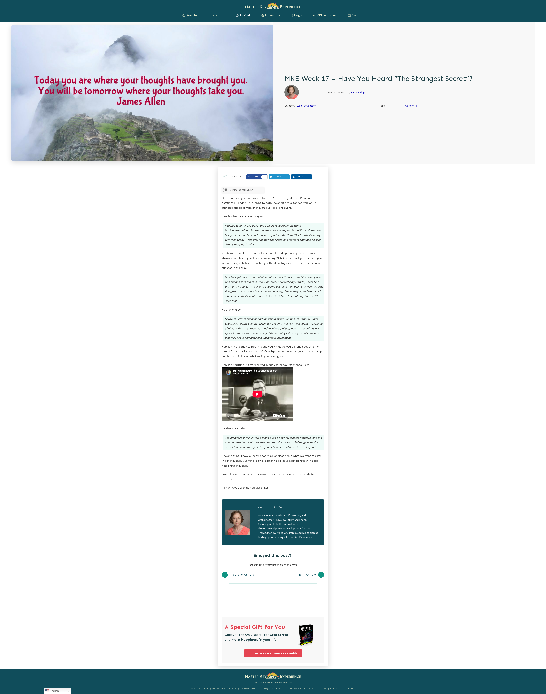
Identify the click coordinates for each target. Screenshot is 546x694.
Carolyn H (411, 105)
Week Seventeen (306, 105)
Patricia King (358, 92)
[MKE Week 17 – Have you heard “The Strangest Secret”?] (142, 93)
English (54, 690)
